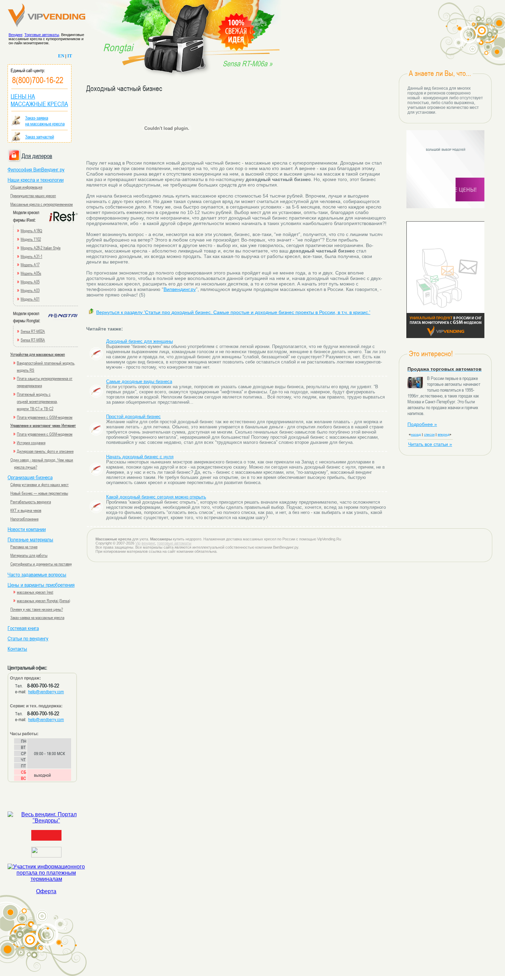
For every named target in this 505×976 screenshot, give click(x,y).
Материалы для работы (28, 555)
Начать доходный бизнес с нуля (139, 456)
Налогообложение (24, 518)
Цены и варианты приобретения (41, 584)
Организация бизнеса (30, 477)
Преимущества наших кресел (33, 195)
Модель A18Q (31, 230)
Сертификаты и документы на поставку (41, 563)
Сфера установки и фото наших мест (39, 484)
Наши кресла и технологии (36, 179)
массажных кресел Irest (35, 592)
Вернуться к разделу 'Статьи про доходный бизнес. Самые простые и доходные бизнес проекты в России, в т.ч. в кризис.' (233, 312)
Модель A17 (30, 264)
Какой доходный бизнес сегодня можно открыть (156, 497)
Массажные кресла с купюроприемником (41, 204)
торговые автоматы (174, 543)
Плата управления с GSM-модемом (44, 417)
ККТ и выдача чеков (25, 510)
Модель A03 (30, 290)
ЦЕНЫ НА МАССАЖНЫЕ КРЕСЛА (39, 100)
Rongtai (118, 47)
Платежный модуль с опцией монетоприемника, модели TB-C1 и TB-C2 (37, 401)
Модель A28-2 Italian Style (40, 247)
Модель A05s (31, 273)
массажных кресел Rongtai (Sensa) (43, 600)
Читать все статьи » (430, 444)
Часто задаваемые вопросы (37, 574)
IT (69, 55)
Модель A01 (30, 299)
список (429, 434)
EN (61, 55)
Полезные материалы (30, 539)
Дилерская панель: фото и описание (45, 451)
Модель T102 (31, 239)
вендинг (148, 543)
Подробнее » (422, 424)
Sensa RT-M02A (33, 331)
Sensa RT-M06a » (247, 63)
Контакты (17, 648)
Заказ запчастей (39, 136)
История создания (31, 442)
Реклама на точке (23, 546)
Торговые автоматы (41, 35)
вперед (443, 434)
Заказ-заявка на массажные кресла (37, 617)
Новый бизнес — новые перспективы (39, 493)
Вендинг (15, 35)
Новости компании (27, 529)
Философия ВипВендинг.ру (36, 169)
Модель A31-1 (31, 256)
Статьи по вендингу (28, 638)
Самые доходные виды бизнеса (139, 381)
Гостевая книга (23, 628)
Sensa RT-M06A (33, 340)
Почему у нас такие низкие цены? (36, 609)
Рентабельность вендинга (30, 501)
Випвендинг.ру (180, 289)
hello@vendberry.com (46, 691)
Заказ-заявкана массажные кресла (45, 120)
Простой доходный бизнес (133, 416)
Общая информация (26, 187)
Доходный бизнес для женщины (139, 341)
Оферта (46, 891)
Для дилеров (37, 155)
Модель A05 (30, 281)
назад (416, 434)
